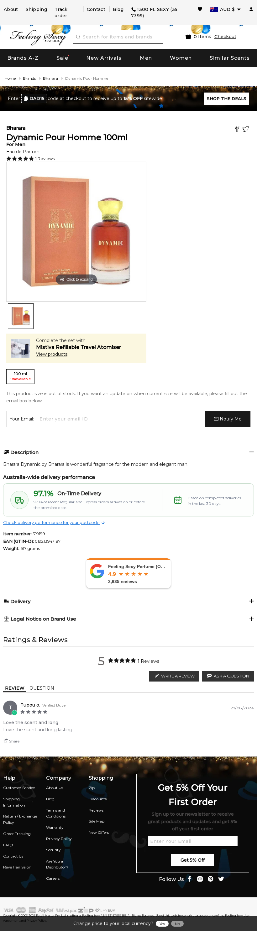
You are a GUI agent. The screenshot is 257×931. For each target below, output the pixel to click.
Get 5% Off (193, 860)
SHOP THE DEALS (226, 98)
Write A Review (178, 675)
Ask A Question (231, 675)
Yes (162, 923)
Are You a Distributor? (57, 864)
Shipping (36, 9)
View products (51, 354)
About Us (54, 787)
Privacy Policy (59, 838)
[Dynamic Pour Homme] (21, 316)
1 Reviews (45, 158)
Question (41, 688)
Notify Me (230, 419)
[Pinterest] (210, 879)
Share (13, 741)
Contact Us (13, 856)
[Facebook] (238, 129)
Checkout (225, 36)
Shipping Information (14, 802)
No (177, 923)
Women (181, 58)
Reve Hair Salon (17, 867)
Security (53, 850)
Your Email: (22, 419)
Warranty (55, 827)
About (11, 9)
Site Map (96, 821)
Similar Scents (230, 58)
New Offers (99, 832)
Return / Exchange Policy (20, 819)
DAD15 (37, 98)
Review (14, 688)
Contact (96, 9)
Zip (92, 787)
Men (146, 58)
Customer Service (19, 787)
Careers (53, 878)
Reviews (96, 810)
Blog (118, 9)
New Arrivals (104, 58)
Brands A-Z (23, 58)
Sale (62, 58)
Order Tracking (17, 833)
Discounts (98, 799)
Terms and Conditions (56, 813)
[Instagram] (200, 879)
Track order (61, 12)
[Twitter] (246, 129)
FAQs (8, 845)
